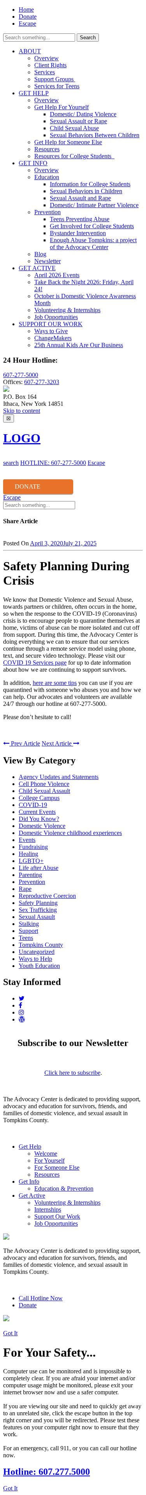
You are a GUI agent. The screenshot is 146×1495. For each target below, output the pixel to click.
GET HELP (34, 93)
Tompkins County (41, 944)
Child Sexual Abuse (74, 128)
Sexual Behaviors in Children (86, 191)
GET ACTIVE (37, 268)
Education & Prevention (63, 1188)
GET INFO (33, 163)
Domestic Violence (42, 826)
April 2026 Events (56, 275)
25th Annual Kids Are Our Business (78, 345)
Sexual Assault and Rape (80, 198)
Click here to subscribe (72, 1072)
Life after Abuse (38, 868)
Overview (46, 58)
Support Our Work (57, 1216)
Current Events (37, 812)
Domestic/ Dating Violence (83, 114)
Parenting (30, 875)
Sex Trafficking (38, 909)
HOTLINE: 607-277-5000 (53, 462)
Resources (47, 149)
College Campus (39, 798)
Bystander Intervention (78, 233)
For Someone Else (56, 1167)
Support (28, 930)
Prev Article (24, 743)
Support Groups (54, 79)
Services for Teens (56, 86)
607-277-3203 (41, 382)
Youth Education (39, 965)
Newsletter (47, 261)
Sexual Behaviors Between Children (94, 135)
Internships (47, 1209)
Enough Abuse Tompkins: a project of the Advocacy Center (93, 243)
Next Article (57, 743)
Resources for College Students (74, 156)
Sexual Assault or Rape (78, 121)
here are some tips (55, 682)
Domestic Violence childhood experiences (70, 833)
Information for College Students (90, 184)
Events (27, 840)
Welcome (45, 1153)
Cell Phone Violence (44, 784)
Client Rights (50, 65)
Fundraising (33, 847)
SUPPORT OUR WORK (51, 324)
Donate (28, 16)
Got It (10, 1333)
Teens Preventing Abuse (79, 219)
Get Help (30, 1146)
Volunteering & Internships (67, 310)
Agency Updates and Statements (59, 777)
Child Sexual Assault (44, 791)
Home (26, 9)
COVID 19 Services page (35, 662)
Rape (25, 888)
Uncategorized (37, 951)
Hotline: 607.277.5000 (46, 1472)
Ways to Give (51, 331)
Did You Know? (39, 819)
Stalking (29, 923)
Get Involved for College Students (92, 226)
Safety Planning (38, 902)
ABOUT (30, 51)
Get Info (29, 1181)
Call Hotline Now (41, 1298)
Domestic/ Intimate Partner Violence (94, 205)
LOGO (21, 438)
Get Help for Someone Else (68, 142)
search (11, 462)
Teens (26, 937)
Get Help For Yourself (61, 107)
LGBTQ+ (31, 861)
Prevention (47, 212)
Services (44, 72)
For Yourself (49, 1160)
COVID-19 (33, 805)
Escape (27, 23)
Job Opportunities (56, 317)
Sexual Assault (37, 916)
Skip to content (21, 410)
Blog (40, 254)
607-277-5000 (20, 375)
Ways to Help (35, 958)
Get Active (32, 1195)
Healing (28, 854)
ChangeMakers (53, 338)
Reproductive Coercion (47, 895)
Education (46, 177)
